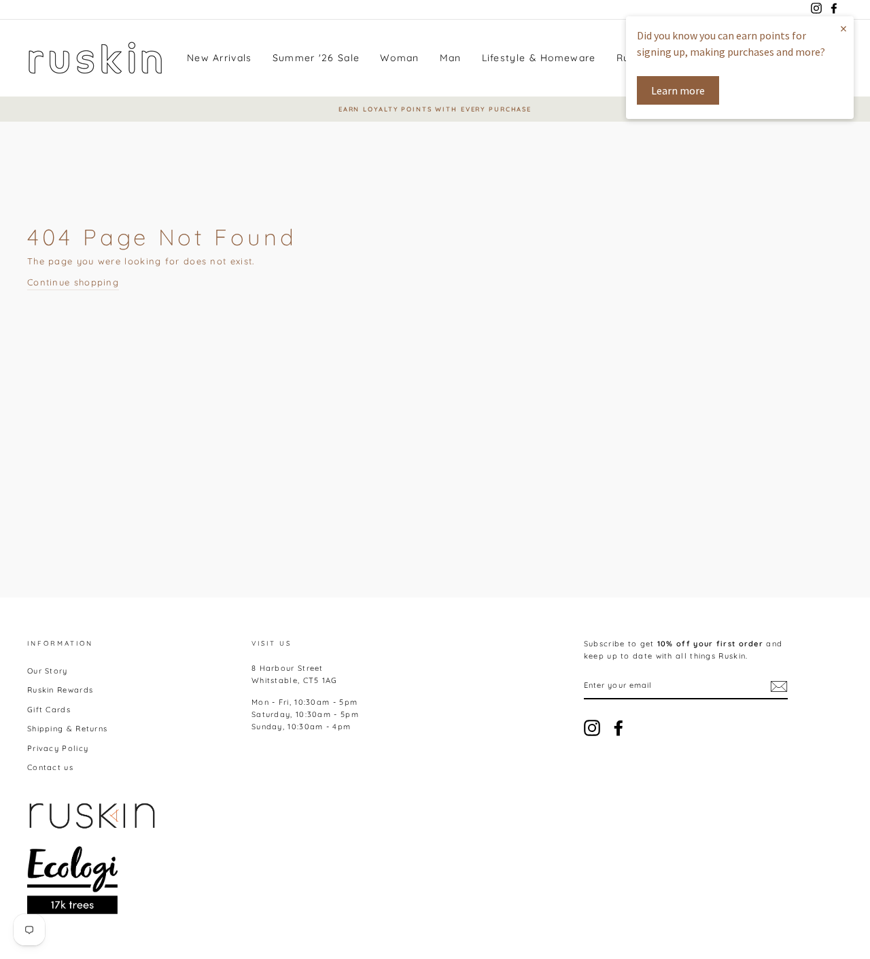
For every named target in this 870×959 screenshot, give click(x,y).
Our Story (47, 671)
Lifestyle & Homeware (539, 58)
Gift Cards (49, 709)
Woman (399, 58)
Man (451, 58)
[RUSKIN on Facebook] (618, 728)
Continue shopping (73, 282)
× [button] (843, 28)
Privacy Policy (57, 748)
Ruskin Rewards (60, 690)
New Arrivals (219, 58)
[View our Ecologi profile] (72, 880)
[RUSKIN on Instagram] (592, 728)
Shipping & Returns (67, 728)
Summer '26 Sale (316, 58)
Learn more (678, 90)
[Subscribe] (779, 686)
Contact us (50, 767)
